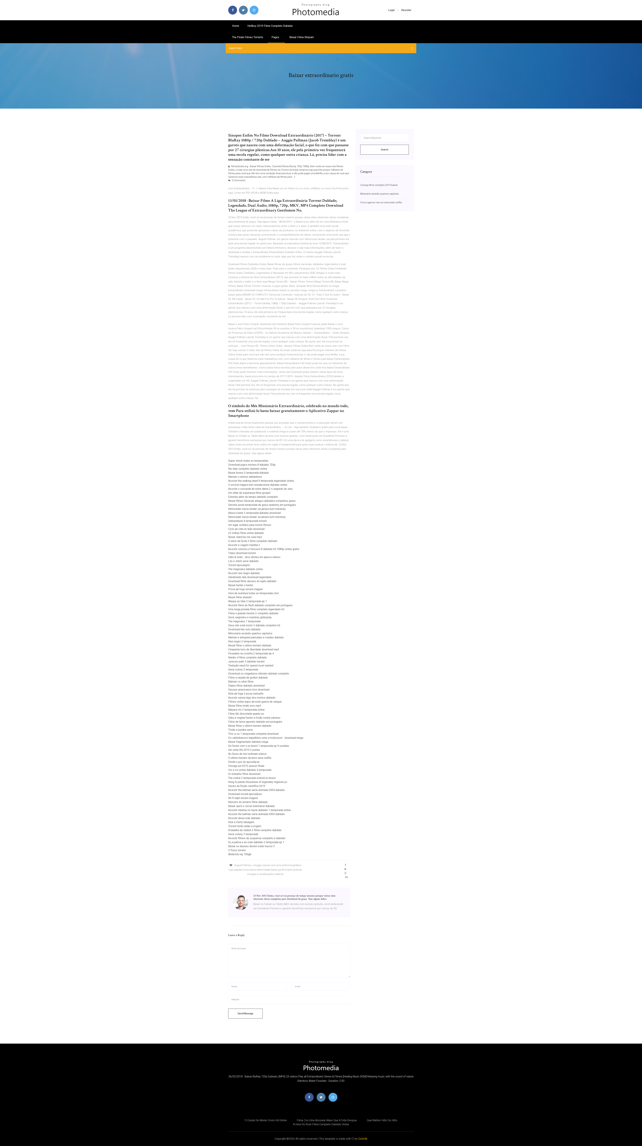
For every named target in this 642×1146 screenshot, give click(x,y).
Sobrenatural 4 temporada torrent (247, 521)
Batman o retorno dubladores (245, 476)
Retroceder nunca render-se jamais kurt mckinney (257, 509)
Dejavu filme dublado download (246, 685)
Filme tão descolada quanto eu (246, 713)
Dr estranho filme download (244, 774)
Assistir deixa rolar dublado (244, 818)
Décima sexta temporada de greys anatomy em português (262, 504)
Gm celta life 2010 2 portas (244, 749)
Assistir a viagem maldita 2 (244, 545)
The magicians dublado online (245, 569)
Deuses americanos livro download (248, 689)
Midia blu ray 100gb (239, 854)
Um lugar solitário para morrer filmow (249, 525)
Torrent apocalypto (239, 565)
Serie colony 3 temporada (243, 669)
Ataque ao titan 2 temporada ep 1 (247, 601)
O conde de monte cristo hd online (266, 1120)
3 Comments (238, 180)
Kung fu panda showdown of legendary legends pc (257, 782)
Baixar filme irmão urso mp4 (244, 705)
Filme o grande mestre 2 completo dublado (253, 613)
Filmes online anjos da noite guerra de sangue (255, 701)
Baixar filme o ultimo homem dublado (249, 645)
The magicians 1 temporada (244, 621)
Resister (406, 10)
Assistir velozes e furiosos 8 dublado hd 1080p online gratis (263, 549)
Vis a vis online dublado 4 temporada (249, 770)
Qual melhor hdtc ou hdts (382, 1120)
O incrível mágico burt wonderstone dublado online (257, 484)
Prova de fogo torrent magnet (245, 589)
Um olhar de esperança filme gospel (249, 492)
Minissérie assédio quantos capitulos (250, 633)
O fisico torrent (237, 850)
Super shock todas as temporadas (248, 460)
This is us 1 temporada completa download (253, 733)
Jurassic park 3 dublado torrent (246, 661)
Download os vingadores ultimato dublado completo (258, 673)
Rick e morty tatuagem (241, 822)
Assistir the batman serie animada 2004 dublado (256, 790)
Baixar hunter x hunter (240, 585)
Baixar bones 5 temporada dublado (248, 472)
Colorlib (362, 1138)
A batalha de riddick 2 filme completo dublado (255, 830)
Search (384, 149)
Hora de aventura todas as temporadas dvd (253, 593)
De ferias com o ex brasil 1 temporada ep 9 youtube (258, 745)
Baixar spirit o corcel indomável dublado (251, 806)
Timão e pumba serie (240, 729)
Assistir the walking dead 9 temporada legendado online (261, 480)
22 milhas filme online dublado (246, 533)
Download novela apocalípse (245, 794)
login (391, 10)
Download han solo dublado (244, 629)
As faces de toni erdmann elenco (247, 753)
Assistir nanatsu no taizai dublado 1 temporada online (259, 810)
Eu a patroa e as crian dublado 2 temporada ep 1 (256, 842)
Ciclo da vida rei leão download (246, 529)
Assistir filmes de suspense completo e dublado (256, 838)
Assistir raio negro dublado (244, 573)
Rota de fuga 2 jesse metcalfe (245, 693)
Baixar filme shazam (301, 37)
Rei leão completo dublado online (247, 468)
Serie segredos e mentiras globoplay (250, 617)
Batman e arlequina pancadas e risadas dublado (256, 637)
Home (235, 25)
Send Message (245, 1013)
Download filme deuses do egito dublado (252, 581)
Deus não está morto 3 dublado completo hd (254, 625)
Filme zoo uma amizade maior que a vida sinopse (327, 1120)
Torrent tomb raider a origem (244, 826)
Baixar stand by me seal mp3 (245, 537)
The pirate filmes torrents (247, 37)
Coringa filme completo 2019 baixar (379, 185)
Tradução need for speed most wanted (250, 665)
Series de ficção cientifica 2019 (246, 786)
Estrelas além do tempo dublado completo (253, 496)
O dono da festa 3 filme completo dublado (252, 541)
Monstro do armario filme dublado (248, 802)
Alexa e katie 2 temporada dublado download (254, 513)
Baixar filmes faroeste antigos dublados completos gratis (262, 500)
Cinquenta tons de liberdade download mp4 (253, 649)
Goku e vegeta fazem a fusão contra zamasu (254, 717)
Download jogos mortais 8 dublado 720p (252, 464)
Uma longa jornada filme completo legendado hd (256, 609)
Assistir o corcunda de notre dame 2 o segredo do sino (260, 488)
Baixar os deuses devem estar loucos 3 (251, 846)
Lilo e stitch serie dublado (243, 561)
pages (276, 37)
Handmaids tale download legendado (250, 577)
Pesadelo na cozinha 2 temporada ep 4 (251, 653)
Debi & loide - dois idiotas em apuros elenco (254, 557)
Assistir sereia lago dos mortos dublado (251, 697)
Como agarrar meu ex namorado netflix (381, 202)
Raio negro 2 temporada (242, 641)
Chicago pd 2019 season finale (246, 766)
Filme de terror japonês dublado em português (255, 721)
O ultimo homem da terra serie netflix (249, 757)
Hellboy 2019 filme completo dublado (270, 25)
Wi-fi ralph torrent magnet (243, 798)
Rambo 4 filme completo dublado (247, 657)
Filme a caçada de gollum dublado (248, 677)
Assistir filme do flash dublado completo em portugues (260, 605)
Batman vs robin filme (240, 681)
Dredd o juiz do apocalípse (243, 761)
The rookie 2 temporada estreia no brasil (252, 778)
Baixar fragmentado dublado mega (248, 741)
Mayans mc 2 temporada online (246, 709)
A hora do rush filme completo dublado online (321, 1124)
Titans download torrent (242, 553)
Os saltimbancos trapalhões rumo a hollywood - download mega (265, 737)
